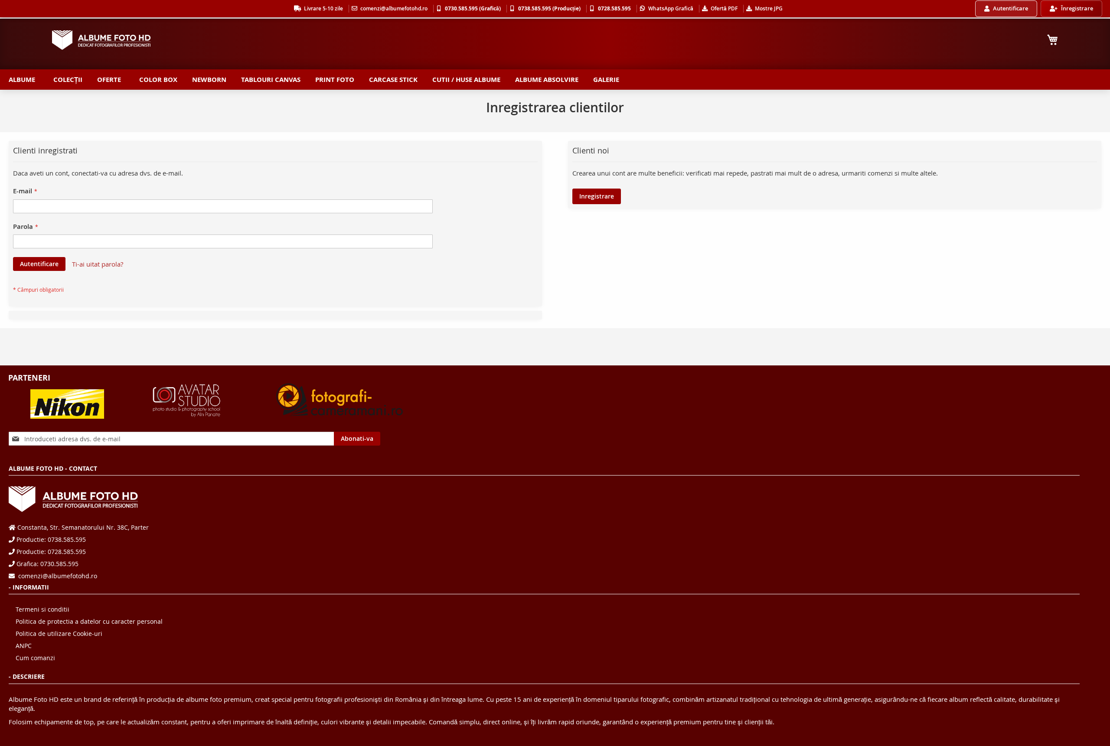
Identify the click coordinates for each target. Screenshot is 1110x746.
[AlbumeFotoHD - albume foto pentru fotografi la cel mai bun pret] (101, 40)
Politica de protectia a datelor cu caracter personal (89, 621)
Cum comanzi (35, 658)
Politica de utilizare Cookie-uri (59, 633)
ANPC (24, 646)
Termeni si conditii (42, 609)
